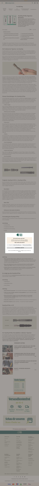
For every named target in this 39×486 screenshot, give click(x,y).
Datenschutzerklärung (27, 244)
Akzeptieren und (20, 244)
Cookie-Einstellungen (17, 244)
